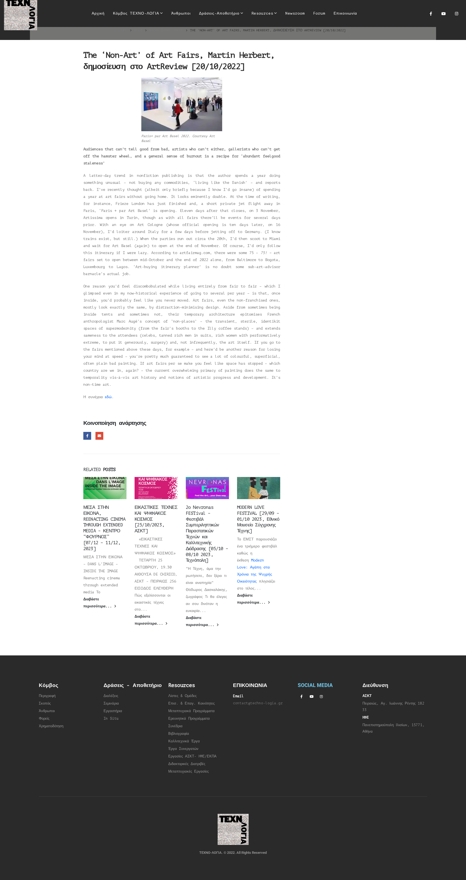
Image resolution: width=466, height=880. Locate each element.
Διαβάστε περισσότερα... (98, 602)
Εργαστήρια (113, 711)
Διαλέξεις (111, 696)
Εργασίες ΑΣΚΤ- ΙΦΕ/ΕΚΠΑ (192, 756)
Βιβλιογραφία (178, 734)
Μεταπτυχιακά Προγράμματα (191, 711)
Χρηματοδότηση (51, 726)
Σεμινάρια (111, 703)
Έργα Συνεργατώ (182, 749)
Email (99, 436)
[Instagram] (456, 13)
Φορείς (44, 718)
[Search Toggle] (368, 13)
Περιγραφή (47, 696)
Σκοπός (45, 703)
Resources (262, 13)
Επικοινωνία (345, 13)
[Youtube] (443, 13)
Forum (319, 13)
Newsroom (295, 13)
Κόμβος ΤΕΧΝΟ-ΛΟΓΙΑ (136, 13)
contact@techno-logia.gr (258, 703)
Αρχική (98, 13)
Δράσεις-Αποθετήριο (219, 13)
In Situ (111, 718)
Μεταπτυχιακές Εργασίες (188, 771)
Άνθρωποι (181, 13)
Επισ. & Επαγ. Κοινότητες (191, 703)
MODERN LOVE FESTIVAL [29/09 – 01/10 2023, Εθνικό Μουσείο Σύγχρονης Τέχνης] (258, 519)
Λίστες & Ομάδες (182, 696)
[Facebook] (431, 13)
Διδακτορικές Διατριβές (186, 764)
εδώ (108, 397)
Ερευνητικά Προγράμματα (189, 718)
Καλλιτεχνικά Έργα (184, 741)
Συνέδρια (175, 726)
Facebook (87, 436)
